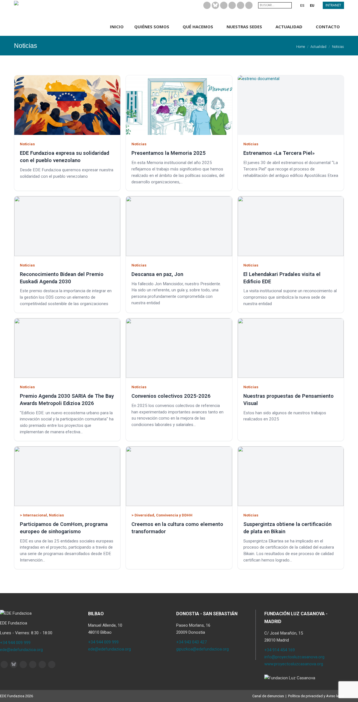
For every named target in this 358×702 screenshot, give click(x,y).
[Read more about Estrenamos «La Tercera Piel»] (291, 105)
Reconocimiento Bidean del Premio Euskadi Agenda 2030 (61, 277)
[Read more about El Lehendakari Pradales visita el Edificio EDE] (291, 226)
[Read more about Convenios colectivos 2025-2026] (179, 348)
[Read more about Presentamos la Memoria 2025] (179, 105)
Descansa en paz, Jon (157, 274)
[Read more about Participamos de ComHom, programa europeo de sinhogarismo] (67, 476)
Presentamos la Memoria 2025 (168, 153)
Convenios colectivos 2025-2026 (171, 396)
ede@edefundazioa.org (21, 649)
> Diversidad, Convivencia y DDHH (161, 515)
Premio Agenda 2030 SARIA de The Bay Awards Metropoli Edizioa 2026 (67, 399)
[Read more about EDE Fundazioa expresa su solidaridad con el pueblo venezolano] (67, 105)
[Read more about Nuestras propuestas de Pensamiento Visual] (291, 348)
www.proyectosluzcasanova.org (293, 663)
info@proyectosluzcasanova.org (294, 656)
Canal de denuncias (268, 696)
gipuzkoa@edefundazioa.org (202, 649)
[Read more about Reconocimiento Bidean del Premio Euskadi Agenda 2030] (67, 226)
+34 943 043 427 (191, 642)
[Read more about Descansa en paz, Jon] (179, 226)
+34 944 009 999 (15, 642)
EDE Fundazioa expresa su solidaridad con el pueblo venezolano (64, 156)
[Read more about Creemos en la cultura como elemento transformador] (179, 476)
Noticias (27, 144)
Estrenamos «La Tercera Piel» (279, 153)
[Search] (288, 5)
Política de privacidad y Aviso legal (316, 696)
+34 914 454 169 (279, 649)
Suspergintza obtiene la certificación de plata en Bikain (287, 527)
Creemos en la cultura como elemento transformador (177, 527)
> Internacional (33, 515)
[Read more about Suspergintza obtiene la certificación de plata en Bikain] (291, 476)
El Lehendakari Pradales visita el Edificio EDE (282, 277)
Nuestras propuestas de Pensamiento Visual (288, 399)
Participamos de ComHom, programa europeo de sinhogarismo (64, 527)
